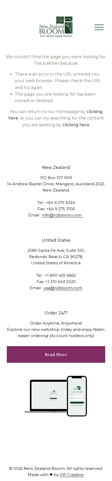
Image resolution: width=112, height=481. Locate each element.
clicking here (76, 124)
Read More (56, 354)
